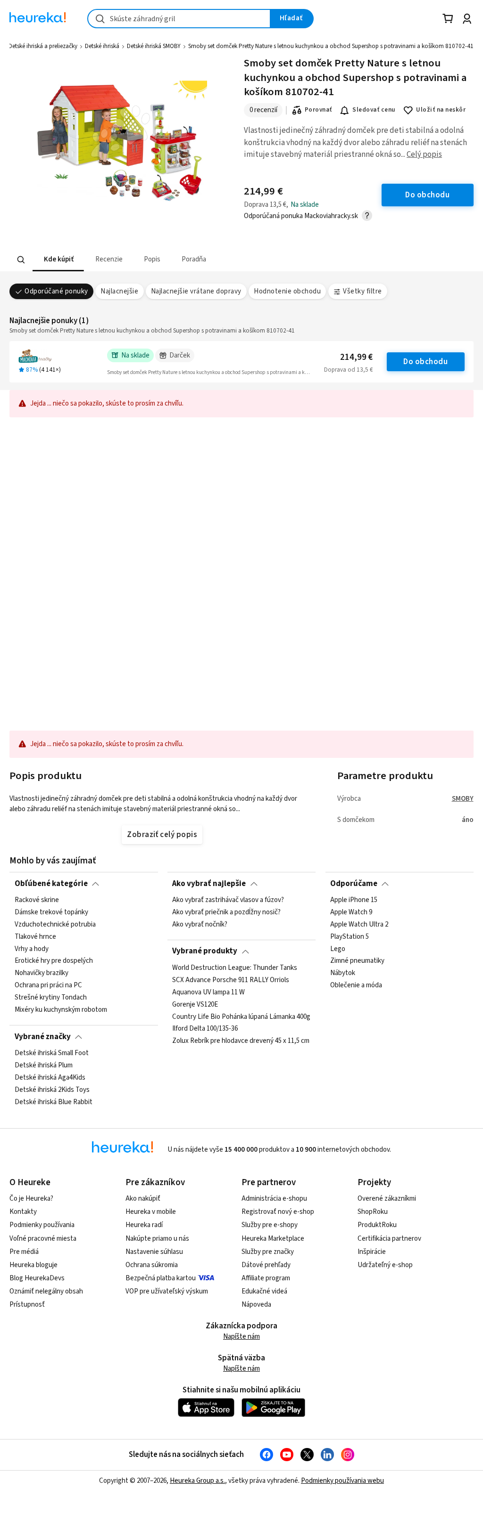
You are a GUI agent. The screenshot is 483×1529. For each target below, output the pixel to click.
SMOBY (463, 799)
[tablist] (183, 259)
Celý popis (424, 154)
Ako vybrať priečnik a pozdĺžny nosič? (226, 912)
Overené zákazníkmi (387, 1199)
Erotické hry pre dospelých (54, 961)
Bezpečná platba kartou (160, 1278)
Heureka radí (144, 1225)
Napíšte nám (241, 1337)
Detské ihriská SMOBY (154, 46)
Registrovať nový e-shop (278, 1212)
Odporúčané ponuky (56, 291)
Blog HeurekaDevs (37, 1278)
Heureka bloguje (33, 1265)
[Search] (21, 260)
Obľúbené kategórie (51, 883)
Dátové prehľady (266, 1265)
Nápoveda (256, 1304)
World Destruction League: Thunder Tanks (234, 968)
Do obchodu (425, 361)
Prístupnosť (27, 1304)
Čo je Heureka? (31, 1199)
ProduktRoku (377, 1225)
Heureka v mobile (150, 1212)
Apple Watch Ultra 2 (359, 924)
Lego (337, 948)
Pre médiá (24, 1252)
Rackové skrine (37, 900)
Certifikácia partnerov (389, 1239)
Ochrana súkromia (151, 1265)
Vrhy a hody (32, 948)
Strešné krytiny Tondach (51, 997)
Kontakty (23, 1212)
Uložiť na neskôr (441, 110)
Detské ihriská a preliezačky (42, 46)
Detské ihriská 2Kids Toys (52, 1090)
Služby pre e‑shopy (270, 1225)
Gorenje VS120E (195, 1004)
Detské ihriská (102, 46)
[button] (58, 260)
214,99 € (356, 357)
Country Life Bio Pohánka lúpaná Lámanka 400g (241, 1016)
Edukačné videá (264, 1291)
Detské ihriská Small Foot (52, 1053)
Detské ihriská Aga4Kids (50, 1077)
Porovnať (318, 110)
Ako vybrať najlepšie (209, 883)
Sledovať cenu (373, 110)
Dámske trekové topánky (51, 912)
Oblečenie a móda (356, 985)
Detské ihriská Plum (44, 1065)
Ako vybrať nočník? (199, 924)
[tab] (58, 259)
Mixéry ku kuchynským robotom (61, 1010)
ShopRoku (373, 1212)
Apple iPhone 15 (353, 900)
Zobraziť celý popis (162, 834)
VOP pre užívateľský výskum (166, 1291)
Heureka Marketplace (273, 1239)
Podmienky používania (42, 1225)
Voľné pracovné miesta (42, 1239)
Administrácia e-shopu (274, 1199)
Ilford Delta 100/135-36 (205, 1028)
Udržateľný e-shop (385, 1265)
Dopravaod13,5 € (348, 370)
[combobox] (179, 18)
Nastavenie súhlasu (154, 1252)
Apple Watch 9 (351, 912)
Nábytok (342, 973)
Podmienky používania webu (342, 1481)
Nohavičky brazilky (41, 973)
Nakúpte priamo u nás (157, 1239)
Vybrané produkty (204, 951)
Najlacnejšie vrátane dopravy (196, 291)
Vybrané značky (43, 1036)
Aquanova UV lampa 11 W (208, 992)
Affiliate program (266, 1278)
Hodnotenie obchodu (287, 291)
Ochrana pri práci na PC (48, 985)
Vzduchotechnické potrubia (55, 924)
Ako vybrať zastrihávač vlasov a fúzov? (228, 900)
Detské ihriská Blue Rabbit (53, 1101)
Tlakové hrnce (35, 937)
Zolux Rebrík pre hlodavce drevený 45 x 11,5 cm (240, 1041)
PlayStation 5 (349, 937)
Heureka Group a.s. (197, 1481)
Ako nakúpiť (142, 1199)
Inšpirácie (372, 1252)
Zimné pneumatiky (357, 961)
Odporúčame (353, 883)
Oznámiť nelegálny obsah (46, 1291)
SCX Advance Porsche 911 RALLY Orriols (230, 980)
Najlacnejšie (119, 291)
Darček (179, 355)
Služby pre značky (268, 1252)
